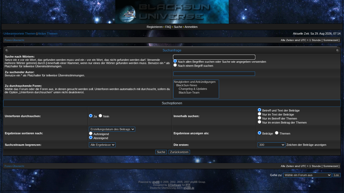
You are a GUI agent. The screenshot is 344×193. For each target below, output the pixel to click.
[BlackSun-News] (196, 85)
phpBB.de (189, 188)
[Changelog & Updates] (196, 89)
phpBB (156, 182)
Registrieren (155, 26)
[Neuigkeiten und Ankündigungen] (196, 82)
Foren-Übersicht (14, 40)
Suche (178, 26)
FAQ (168, 26)
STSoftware (174, 185)
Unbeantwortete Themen (19, 33)
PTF (188, 185)
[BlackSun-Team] (196, 92)
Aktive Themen (48, 33)
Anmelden (191, 26)
